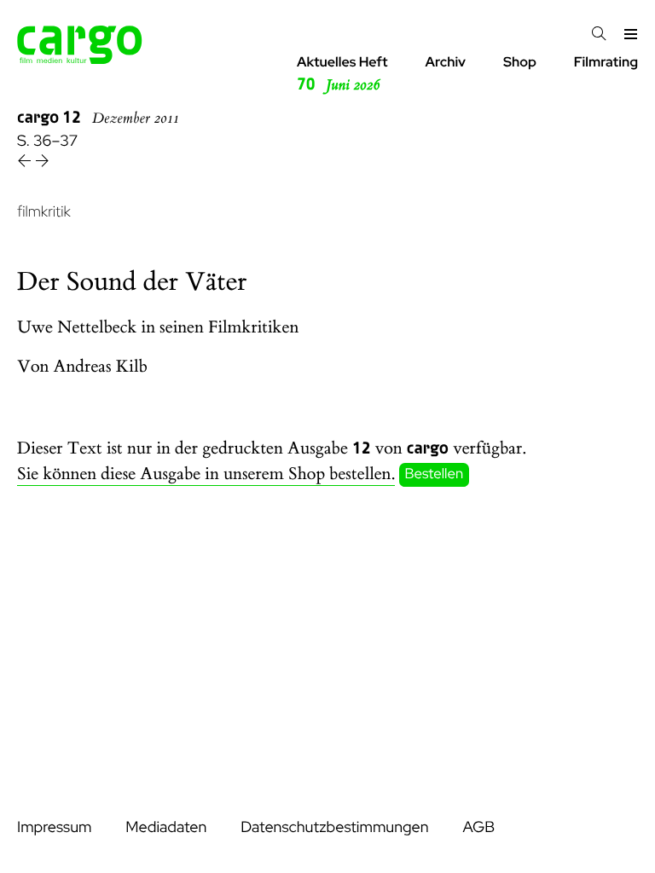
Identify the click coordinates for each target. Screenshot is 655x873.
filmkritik (44, 212)
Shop (519, 62)
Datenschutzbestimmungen (334, 827)
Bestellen (434, 474)
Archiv (445, 62)
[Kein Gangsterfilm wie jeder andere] (42, 163)
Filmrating (606, 62)
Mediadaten (165, 827)
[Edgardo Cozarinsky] (26, 163)
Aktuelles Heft (342, 74)
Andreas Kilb (101, 367)
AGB (478, 827)
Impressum (54, 827)
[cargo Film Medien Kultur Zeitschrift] (79, 59)
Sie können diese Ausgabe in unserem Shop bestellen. (206, 474)
